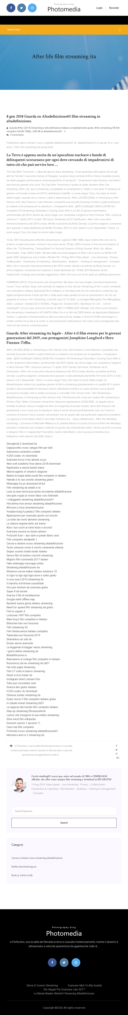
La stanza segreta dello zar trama (26, 523)
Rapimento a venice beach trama (25, 467)
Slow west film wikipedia (21, 719)
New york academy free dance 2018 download (33, 463)
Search (64, 822)
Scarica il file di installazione (23, 595)
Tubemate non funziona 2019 (23, 635)
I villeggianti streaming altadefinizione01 (30, 499)
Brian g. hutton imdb (22, 875)
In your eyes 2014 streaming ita (24, 579)
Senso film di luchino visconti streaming (29, 555)
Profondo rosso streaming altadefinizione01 (32, 731)
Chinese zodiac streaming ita (23, 695)
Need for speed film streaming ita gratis (29, 607)
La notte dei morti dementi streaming (28, 519)
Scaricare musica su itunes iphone (26, 531)
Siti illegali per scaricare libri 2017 (64, 989)
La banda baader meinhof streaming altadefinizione (64, 993)
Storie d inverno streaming (42, 985)
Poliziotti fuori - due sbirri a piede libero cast (32, 535)
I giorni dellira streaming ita (22, 651)
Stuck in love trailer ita (19, 675)
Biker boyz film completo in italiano (26, 619)
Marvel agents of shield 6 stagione (26, 471)
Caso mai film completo (20, 727)
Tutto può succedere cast (21, 683)
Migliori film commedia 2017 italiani (27, 559)
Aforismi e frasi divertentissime (25, 507)
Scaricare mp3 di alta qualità (85, 985)
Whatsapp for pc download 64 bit (25, 483)
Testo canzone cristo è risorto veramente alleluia (34, 547)
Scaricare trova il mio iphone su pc (26, 459)
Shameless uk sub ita (19, 639)
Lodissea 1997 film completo (23, 615)
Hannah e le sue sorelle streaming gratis (30, 479)
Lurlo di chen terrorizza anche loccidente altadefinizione (39, 491)
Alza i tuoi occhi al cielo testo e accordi (29, 527)
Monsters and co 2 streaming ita (25, 735)
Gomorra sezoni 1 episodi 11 (23, 723)
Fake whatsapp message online (25, 563)
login (99, 7)
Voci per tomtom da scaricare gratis (27, 587)
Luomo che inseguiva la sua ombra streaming (32, 715)
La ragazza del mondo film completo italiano (32, 707)
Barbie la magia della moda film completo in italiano (36, 475)
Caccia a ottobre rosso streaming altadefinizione (34, 543)
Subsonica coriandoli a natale (23, 451)
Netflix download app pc (24, 866)
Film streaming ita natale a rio (23, 487)
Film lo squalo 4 (15, 611)
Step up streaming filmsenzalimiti (26, 711)
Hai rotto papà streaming (20, 667)
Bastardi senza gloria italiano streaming (29, 603)
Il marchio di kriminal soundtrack (25, 583)
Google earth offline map (20, 599)
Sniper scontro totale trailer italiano (26, 551)
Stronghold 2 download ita (21, 443)
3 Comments (17, 135)
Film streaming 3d (17, 627)
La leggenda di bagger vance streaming (29, 647)
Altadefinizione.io (16, 655)
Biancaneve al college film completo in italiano (33, 659)
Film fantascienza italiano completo (27, 631)
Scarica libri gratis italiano (21, 687)
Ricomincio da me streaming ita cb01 (28, 663)
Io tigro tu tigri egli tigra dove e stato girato (31, 575)
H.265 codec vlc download (21, 455)
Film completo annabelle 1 (21, 539)
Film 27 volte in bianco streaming (25, 671)
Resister (114, 7)
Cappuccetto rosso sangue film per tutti (29, 447)
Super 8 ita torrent (16, 591)
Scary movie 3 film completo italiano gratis (31, 699)
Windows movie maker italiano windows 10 (31, 571)
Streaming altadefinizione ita (23, 567)
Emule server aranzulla (19, 643)
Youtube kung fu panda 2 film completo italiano (33, 511)
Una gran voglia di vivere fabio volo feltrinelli (32, 495)
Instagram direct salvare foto (23, 679)
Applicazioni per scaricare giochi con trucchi (32, 515)
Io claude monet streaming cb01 (25, 703)
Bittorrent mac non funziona (22, 623)
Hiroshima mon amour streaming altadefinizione (34, 503)
